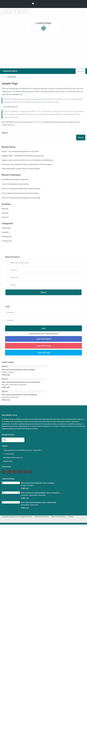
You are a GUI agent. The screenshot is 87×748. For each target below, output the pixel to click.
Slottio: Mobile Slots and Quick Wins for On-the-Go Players (21, 169)
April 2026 (5, 208)
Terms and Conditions (41, 516)
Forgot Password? (52, 334)
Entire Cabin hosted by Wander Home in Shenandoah (19, 395)
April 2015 (5, 217)
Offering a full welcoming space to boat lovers (25, 198)
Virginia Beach (14, 385)
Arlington (5, 372)
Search (5, 133)
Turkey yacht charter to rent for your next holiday (24, 188)
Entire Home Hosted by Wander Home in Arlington (18, 369)
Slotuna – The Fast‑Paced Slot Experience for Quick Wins (20, 151)
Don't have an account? (37, 334)
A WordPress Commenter (10, 179)
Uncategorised (6, 236)
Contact (70, 516)
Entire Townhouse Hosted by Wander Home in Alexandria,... (22, 382)
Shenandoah (6, 397)
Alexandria (5, 385)
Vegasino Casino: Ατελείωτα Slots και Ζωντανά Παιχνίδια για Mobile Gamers (27, 160)
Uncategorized (6, 241)
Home (3, 77)
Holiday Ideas (6, 228)
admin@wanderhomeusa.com (13, 457)
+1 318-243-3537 (8, 454)
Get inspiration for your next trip (18, 184)
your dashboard (38, 122)
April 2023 (5, 213)
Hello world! (25, 179)
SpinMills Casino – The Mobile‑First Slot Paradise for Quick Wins (23, 156)
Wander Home (8, 461)
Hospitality (5, 232)
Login (43, 328)
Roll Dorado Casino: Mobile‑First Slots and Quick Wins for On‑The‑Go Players (27, 164)
